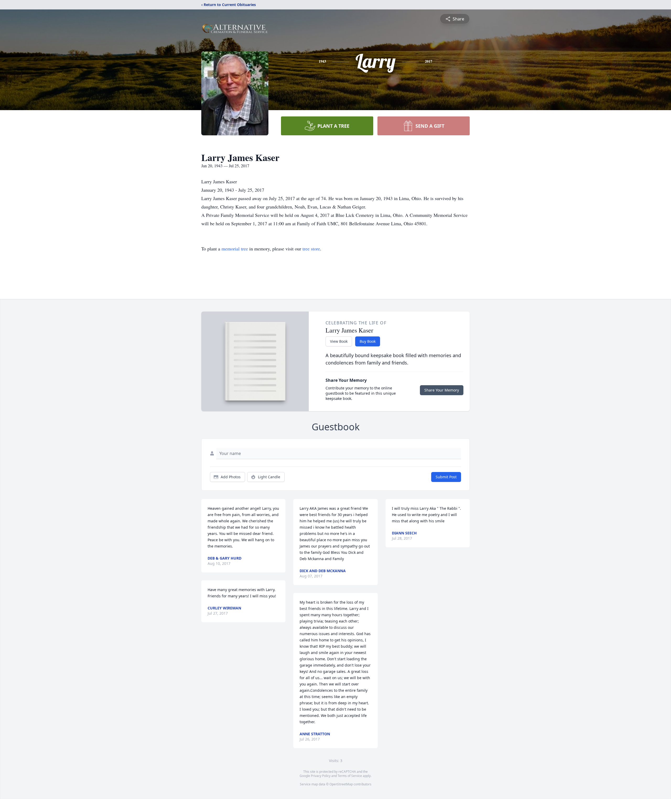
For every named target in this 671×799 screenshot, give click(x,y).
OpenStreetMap (341, 784)
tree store (311, 248)
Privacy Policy (321, 776)
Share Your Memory (441, 390)
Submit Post (446, 476)
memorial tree (234, 248)
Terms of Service (350, 776)
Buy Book (368, 341)
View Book (339, 341)
